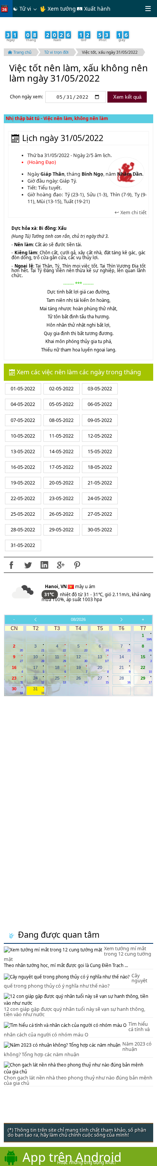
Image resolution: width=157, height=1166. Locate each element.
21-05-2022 (100, 483)
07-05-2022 (23, 420)
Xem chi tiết (133, 212)
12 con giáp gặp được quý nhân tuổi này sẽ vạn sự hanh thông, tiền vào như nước (74, 1012)
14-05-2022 (61, 451)
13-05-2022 (23, 451)
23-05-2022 (61, 498)
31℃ (49, 594)
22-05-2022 (23, 498)
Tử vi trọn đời (56, 52)
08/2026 (78, 619)
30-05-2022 (100, 529)
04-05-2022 (23, 404)
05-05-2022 (61, 404)
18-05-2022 (100, 467)
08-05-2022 (61, 420)
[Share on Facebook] (11, 565)
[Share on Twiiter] (27, 565)
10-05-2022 (23, 436)
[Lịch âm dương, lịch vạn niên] (6, 8)
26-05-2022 (61, 514)
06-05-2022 (100, 404)
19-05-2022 (23, 483)
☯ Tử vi (22, 8)
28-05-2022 (23, 529)
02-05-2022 (61, 388)
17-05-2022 (61, 467)
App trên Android (72, 1156)
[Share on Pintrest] (77, 565)
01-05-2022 (23, 388)
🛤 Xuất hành (94, 8)
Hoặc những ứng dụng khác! (86, 1162)
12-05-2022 (100, 436)
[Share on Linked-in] (44, 565)
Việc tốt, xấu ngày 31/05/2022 (110, 52)
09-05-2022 (100, 420)
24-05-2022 (100, 498)
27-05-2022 (100, 514)
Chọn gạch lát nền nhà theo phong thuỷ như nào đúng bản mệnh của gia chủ (78, 1080)
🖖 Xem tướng (58, 8)
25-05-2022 (23, 514)
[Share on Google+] (60, 565)
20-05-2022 (61, 483)
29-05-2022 (61, 529)
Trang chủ (21, 52)
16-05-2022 (23, 467)
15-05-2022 (100, 451)
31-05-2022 (23, 545)
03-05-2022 (100, 388)
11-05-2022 (61, 436)
